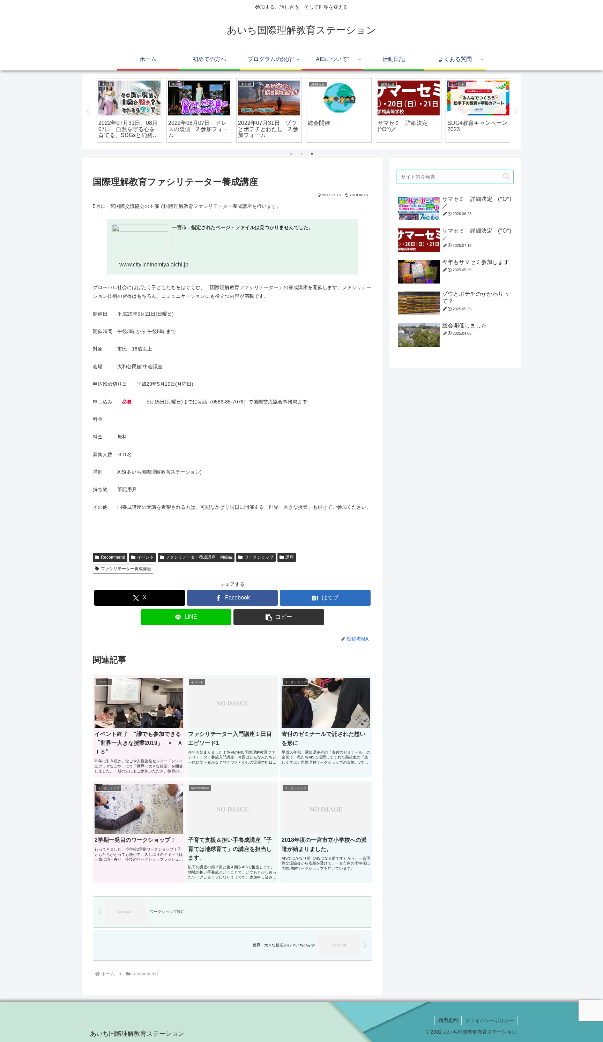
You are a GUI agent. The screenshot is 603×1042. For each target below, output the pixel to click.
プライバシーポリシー (489, 1020)
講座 (289, 557)
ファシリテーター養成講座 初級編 (198, 557)
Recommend (113, 557)
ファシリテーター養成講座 (126, 568)
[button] (278, 617)
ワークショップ (259, 557)
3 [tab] (311, 153)
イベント (145, 557)
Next (515, 111)
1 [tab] (291, 153)
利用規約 (448, 1020)
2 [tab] (301, 153)
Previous (87, 111)
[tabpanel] (127, 110)
